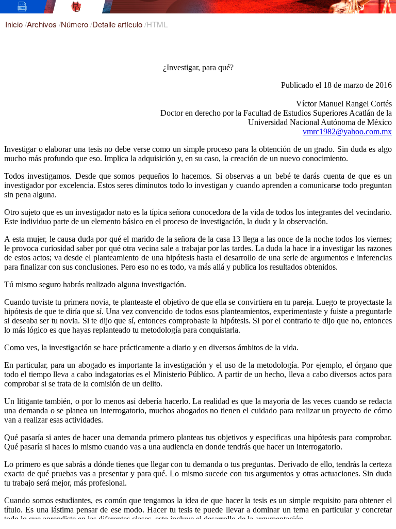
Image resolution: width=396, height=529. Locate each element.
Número (75, 24)
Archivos (43, 24)
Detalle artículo (118, 24)
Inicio (15, 24)
